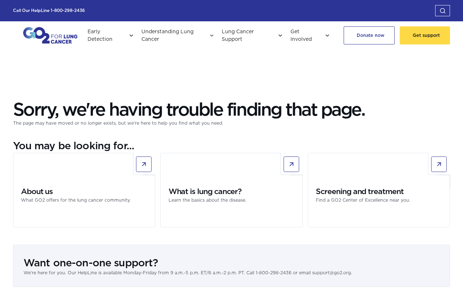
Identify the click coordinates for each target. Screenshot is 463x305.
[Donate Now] (369, 35)
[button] (442, 10)
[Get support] (425, 35)
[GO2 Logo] (50, 35)
